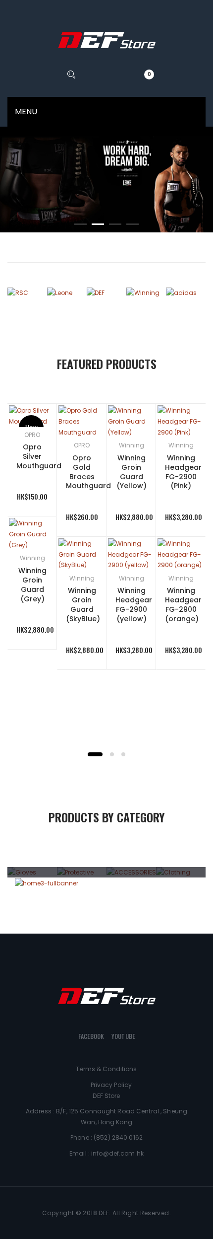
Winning (32, 558)
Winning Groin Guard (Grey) (32, 585)
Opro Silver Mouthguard (38, 456)
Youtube (123, 1036)
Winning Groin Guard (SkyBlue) (83, 604)
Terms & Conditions (106, 1069)
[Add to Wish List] (35, 538)
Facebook (91, 1036)
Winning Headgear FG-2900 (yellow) (133, 604)
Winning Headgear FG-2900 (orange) (183, 604)
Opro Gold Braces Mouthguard (88, 472)
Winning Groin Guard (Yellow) (131, 472)
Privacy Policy (111, 1085)
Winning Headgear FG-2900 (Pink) (183, 472)
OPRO (32, 435)
